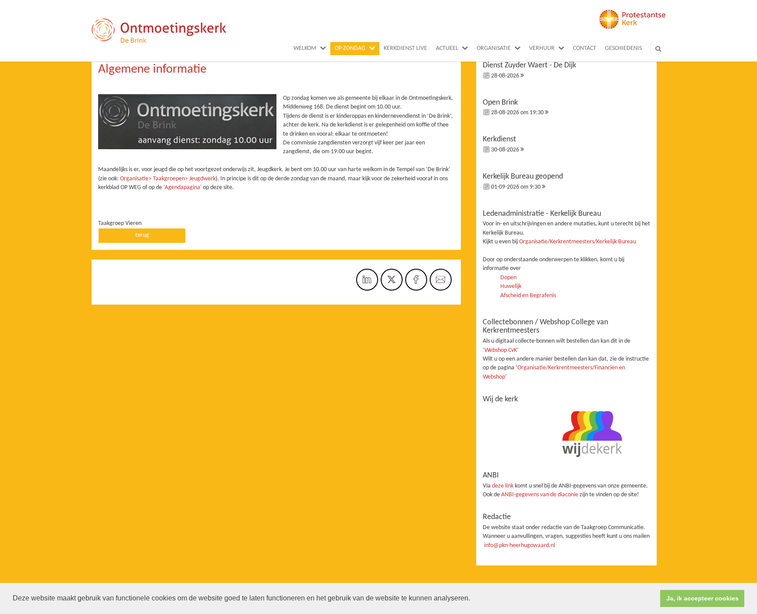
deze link (502, 486)
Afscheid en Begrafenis (528, 295)
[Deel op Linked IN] (367, 280)
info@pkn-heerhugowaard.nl (519, 545)
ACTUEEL (447, 48)
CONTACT (584, 48)
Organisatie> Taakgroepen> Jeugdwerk (168, 178)
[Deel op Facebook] (416, 280)
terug (142, 235)
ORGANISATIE (494, 48)
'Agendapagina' (182, 187)
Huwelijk (510, 286)
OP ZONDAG (350, 48)
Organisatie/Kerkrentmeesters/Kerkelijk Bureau (577, 242)
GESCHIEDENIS (623, 48)
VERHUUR (542, 48)
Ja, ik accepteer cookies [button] (702, 598)
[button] (473, 599)
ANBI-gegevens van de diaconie (540, 494)
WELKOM (305, 48)
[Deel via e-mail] (441, 280)
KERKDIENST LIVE (405, 48)
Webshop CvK (501, 350)
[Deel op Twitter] (392, 280)
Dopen (508, 277)
